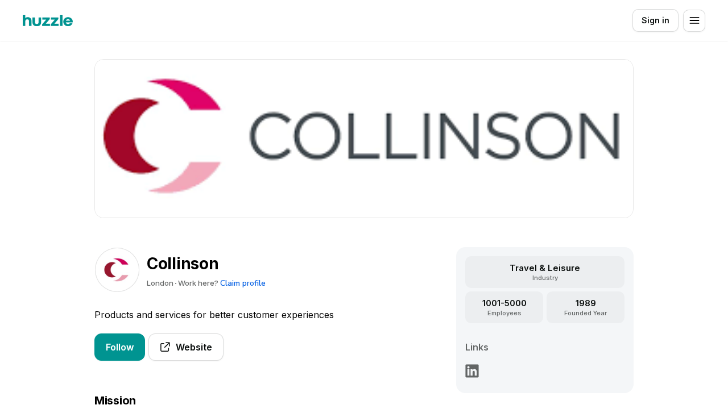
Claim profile (243, 283)
